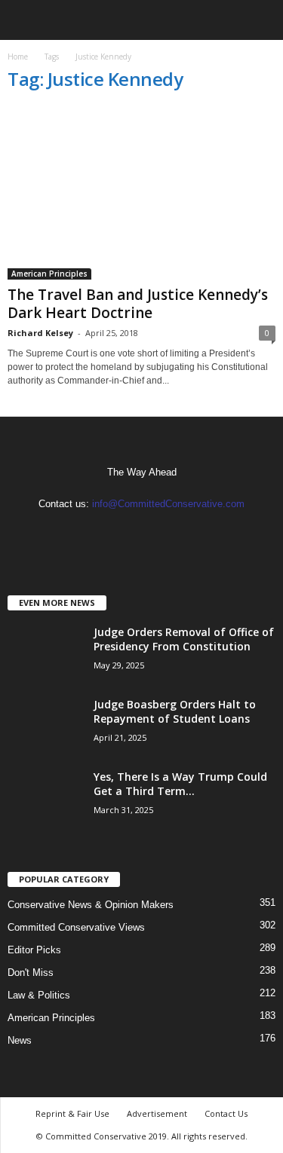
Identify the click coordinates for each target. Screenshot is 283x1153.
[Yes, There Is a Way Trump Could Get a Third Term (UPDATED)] (45, 797)
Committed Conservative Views (76, 927)
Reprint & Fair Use (72, 1113)
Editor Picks (34, 950)
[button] (259, 20)
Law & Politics (39, 995)
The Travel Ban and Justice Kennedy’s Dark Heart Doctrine (138, 304)
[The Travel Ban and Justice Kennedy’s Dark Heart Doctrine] (141, 193)
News (20, 1040)
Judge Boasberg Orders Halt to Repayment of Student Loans (175, 711)
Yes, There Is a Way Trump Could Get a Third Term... (180, 783)
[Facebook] (127, 533)
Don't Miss (31, 972)
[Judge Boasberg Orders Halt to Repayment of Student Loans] (45, 725)
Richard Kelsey (40, 332)
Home (18, 56)
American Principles (49, 273)
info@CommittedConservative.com (168, 503)
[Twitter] (157, 533)
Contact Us (226, 1113)
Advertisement (157, 1113)
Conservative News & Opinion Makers (91, 904)
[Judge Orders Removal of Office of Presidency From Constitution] (45, 653)
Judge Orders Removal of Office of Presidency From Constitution (184, 639)
